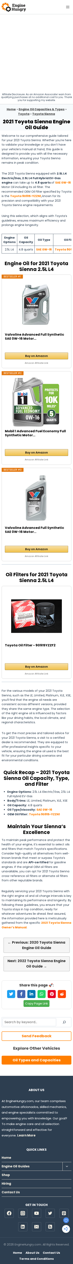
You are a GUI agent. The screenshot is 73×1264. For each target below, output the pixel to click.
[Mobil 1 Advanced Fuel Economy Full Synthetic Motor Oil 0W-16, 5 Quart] (36, 402)
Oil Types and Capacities (37, 1060)
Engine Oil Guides (16, 1166)
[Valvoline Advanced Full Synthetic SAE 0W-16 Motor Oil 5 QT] (36, 305)
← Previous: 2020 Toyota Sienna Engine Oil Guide (36, 945)
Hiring (6, 1183)
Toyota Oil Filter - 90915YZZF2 (30, 645)
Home (11, 109)
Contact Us (11, 1192)
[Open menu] (67, 7)
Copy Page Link (36, 1003)
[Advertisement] (36, 52)
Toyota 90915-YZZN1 (25, 196)
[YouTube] (36, 1213)
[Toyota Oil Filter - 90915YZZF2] (36, 616)
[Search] (64, 1022)
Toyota (23, 114)
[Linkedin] (22, 1226)
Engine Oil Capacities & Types (41, 109)
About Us (32, 1253)
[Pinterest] (64, 1213)
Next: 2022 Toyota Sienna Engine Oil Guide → (36, 963)
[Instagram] (22, 1213)
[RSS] (50, 1226)
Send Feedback (37, 1035)
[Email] (36, 1226)
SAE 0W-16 (63, 183)
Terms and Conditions (36, 1259)
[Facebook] (9, 1213)
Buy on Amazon (36, 356)
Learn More (26, 1135)
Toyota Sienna (43, 114)
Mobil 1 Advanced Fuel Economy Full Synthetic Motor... (35, 433)
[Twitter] (50, 1213)
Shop (6, 1175)
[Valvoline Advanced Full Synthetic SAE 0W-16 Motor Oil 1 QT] (36, 499)
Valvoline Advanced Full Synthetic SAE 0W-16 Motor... (34, 337)
